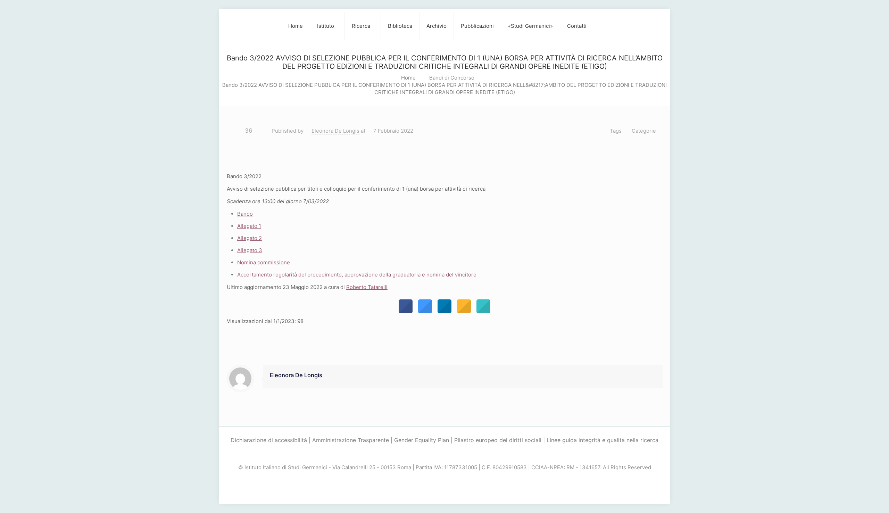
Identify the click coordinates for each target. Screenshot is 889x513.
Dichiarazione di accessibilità (269, 440)
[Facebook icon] (437, 480)
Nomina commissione (263, 262)
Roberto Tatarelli (367, 287)
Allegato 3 (249, 250)
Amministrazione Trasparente (350, 440)
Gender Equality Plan (421, 440)
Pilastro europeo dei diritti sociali (497, 440)
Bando (245, 213)
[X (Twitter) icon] (444, 480)
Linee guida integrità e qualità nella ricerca (602, 440)
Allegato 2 (249, 238)
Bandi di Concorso (451, 77)
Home (408, 77)
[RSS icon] (452, 480)
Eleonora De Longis (335, 130)
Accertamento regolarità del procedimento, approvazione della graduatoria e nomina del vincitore (356, 274)
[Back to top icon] (855, 498)
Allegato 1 (249, 226)
